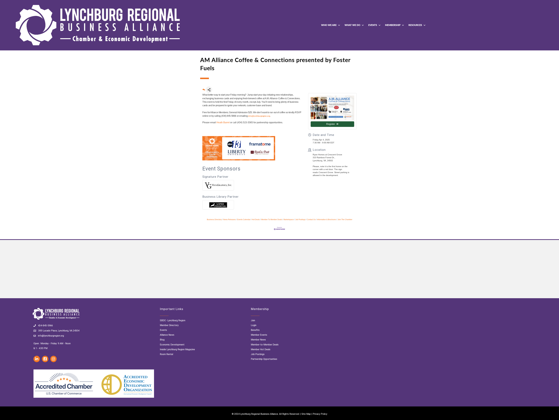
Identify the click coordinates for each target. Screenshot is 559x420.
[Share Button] (209, 89)
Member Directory (169, 325)
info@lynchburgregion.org (259, 116)
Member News (258, 339)
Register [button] (330, 124)
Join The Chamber (345, 220)
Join (253, 320)
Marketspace (289, 220)
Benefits (255, 330)
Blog (162, 339)
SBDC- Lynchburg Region (172, 320)
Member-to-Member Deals (264, 344)
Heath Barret (223, 122)
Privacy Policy (320, 414)
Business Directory (214, 220)
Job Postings (300, 220)
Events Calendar (243, 220)
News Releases (229, 220)
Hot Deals (256, 220)
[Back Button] (203, 90)
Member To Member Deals (271, 220)
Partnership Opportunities (264, 359)
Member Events (259, 334)
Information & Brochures (326, 220)
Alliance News (167, 334)
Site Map (306, 414)
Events (372, 25)
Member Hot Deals (260, 349)
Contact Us (311, 220)
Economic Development (172, 344)
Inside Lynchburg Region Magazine (177, 349)
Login (253, 325)
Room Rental (166, 354)
